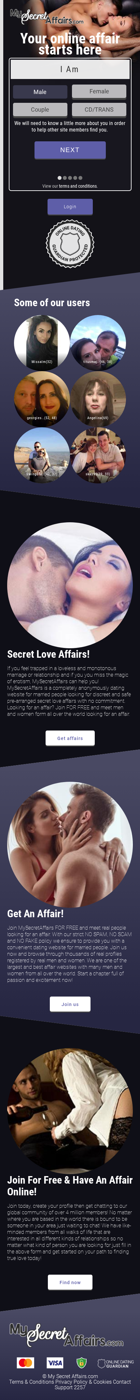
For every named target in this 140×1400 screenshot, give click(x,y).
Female (99, 91)
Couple (40, 109)
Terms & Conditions (31, 1382)
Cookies (102, 1382)
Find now (70, 1282)
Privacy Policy (71, 1382)
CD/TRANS (99, 109)
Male (40, 91)
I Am (69, 69)
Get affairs (70, 738)
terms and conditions (78, 186)
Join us (70, 1004)
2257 (80, 1387)
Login (70, 206)
